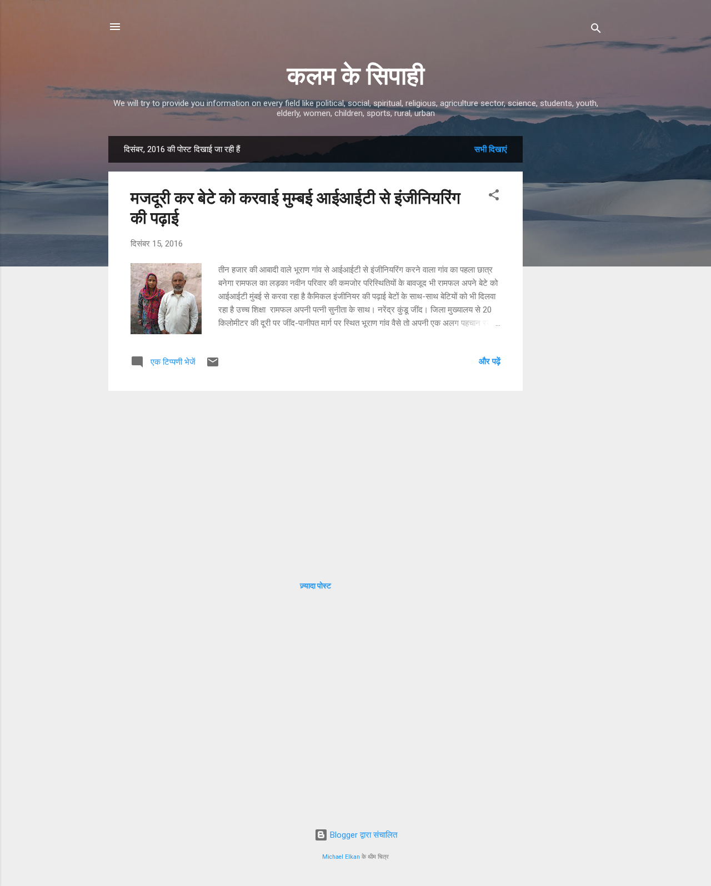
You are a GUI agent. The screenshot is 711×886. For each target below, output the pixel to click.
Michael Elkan (341, 856)
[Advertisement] (567, 302)
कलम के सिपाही (355, 75)
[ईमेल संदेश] (212, 366)
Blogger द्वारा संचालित (362, 835)
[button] (493, 196)
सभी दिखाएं (490, 149)
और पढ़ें (489, 361)
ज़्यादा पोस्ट (315, 585)
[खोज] (596, 30)
